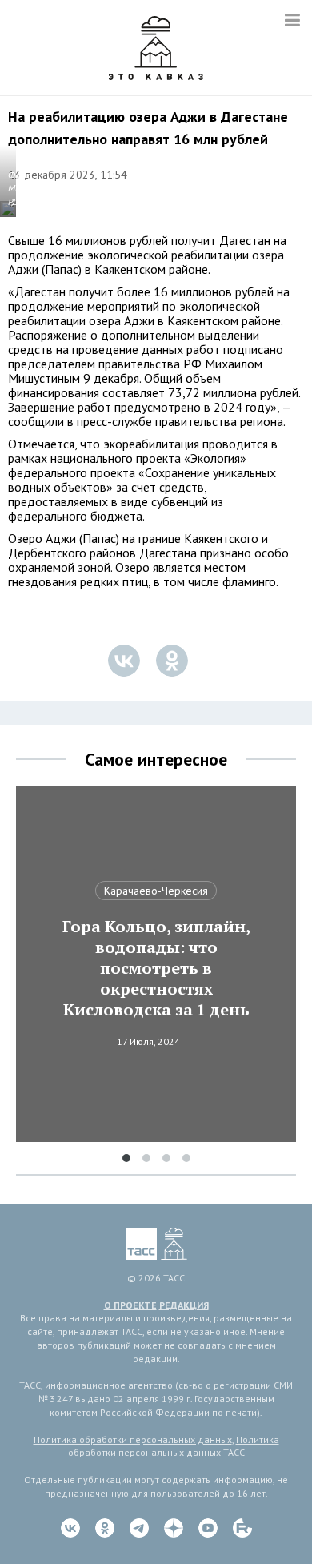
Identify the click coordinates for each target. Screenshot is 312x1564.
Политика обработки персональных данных (133, 1439)
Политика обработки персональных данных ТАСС (173, 1446)
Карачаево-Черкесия (156, 890)
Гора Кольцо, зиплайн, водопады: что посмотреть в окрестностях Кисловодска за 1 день (156, 968)
